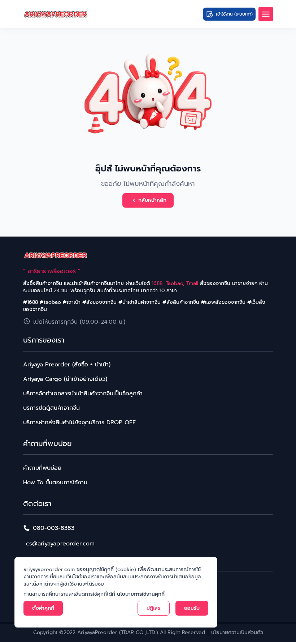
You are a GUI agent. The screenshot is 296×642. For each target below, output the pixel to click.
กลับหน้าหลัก (152, 200)
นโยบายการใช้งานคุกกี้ (141, 594)
